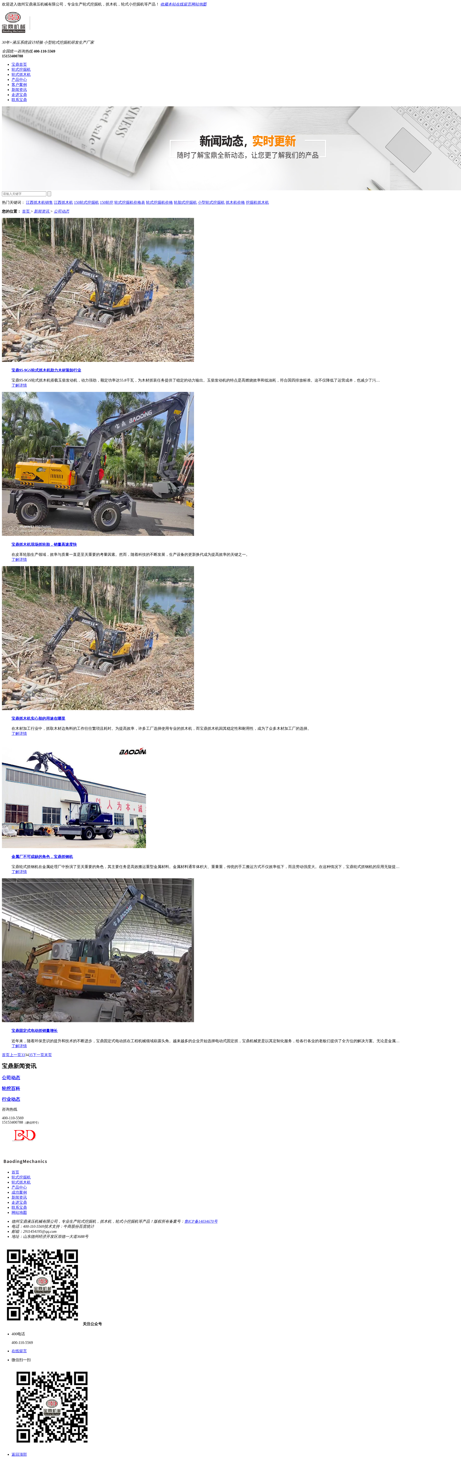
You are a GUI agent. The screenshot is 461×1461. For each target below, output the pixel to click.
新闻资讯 (19, 90)
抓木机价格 (235, 202)
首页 (26, 211)
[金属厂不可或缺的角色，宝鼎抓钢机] (74, 847)
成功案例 (19, 1192)
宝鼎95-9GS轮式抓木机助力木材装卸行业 (46, 370)
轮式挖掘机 (21, 69)
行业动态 (11, 1099)
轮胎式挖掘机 (185, 202)
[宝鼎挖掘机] (25, 1164)
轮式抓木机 (21, 74)
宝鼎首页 (19, 64)
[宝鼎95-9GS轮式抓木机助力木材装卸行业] (98, 361)
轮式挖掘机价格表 (129, 202)
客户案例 (19, 85)
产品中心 (19, 80)
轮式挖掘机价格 (159, 202)
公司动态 (61, 211)
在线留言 (183, 4)
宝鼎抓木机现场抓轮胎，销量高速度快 (44, 544)
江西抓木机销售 (39, 202)
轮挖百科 (11, 1088)
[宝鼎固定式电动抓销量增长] (98, 1021)
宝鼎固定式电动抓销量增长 (35, 1031)
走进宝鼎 (19, 95)
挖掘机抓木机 (257, 202)
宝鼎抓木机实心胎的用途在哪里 (38, 718)
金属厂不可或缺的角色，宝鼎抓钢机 (42, 857)
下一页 (38, 1055)
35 (31, 1055)
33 (23, 1055)
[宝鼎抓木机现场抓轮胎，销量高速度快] (98, 535)
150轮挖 (106, 202)
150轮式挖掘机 (86, 202)
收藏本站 (168, 4)
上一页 (15, 1055)
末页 (48, 1055)
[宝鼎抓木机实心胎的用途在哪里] (98, 709)
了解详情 (19, 385)
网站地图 (198, 4)
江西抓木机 (63, 202)
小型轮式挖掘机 (211, 202)
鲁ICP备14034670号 (201, 1221)
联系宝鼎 (19, 100)
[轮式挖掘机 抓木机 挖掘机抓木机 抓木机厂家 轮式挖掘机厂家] (16, 30)
